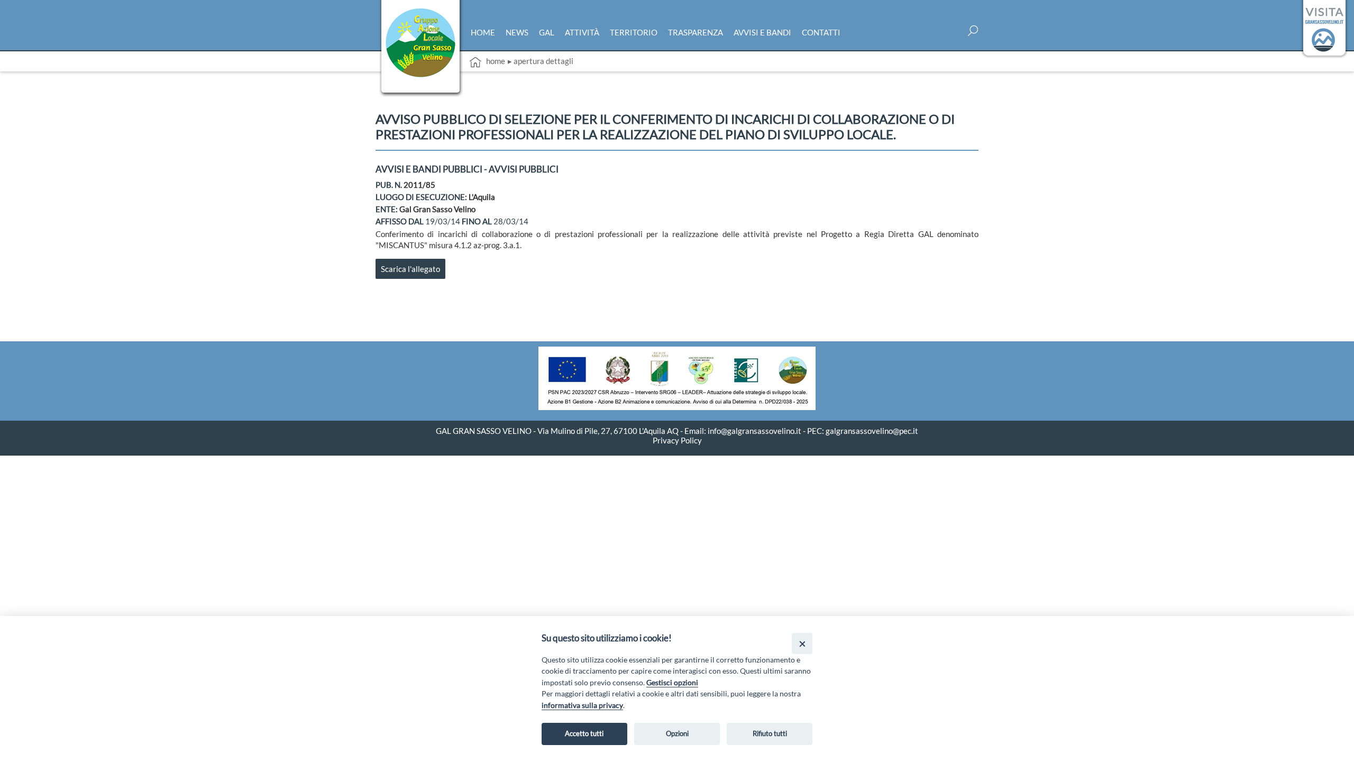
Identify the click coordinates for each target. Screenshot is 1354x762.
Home (483, 32)
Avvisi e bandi (762, 32)
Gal (546, 32)
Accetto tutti (584, 733)
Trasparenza (695, 32)
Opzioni (677, 733)
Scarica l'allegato (410, 269)
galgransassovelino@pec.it (872, 431)
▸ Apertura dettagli (540, 61)
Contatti (821, 32)
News (517, 32)
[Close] (802, 643)
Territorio (633, 32)
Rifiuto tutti (770, 733)
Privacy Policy (677, 440)
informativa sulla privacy (582, 705)
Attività (582, 32)
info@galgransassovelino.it (754, 431)
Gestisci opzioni (672, 682)
